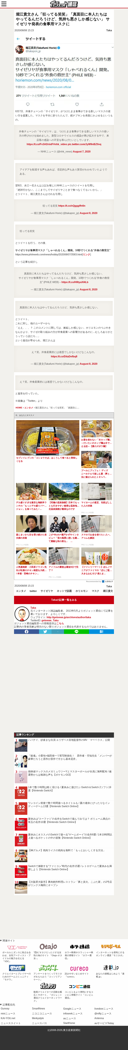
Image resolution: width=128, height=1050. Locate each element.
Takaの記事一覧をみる (64, 599)
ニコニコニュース (42, 1013)
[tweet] (45, 631)
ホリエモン (82, 591)
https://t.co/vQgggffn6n (71, 205)
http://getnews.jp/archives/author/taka (69, 617)
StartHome (69, 1023)
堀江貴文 (108, 591)
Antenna (99, 1018)
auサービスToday (104, 1023)
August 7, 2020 (82, 151)
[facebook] (26, 631)
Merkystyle (38, 1018)
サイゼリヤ (47, 591)
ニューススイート (11, 1023)
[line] (76, 631)
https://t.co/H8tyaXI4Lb (75, 282)
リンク (86, 254)
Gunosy (5, 1008)
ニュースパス (39, 1023)
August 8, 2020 (88, 213)
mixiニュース (8, 1013)
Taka (109, 30)
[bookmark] (101, 631)
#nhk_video (60, 144)
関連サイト (9, 940)
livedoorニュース (103, 1008)
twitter (33, 591)
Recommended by (94, 581)
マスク (95, 591)
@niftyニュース (102, 1013)
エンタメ (21, 591)
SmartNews (38, 1008)
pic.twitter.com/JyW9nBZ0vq (84, 144)
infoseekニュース (73, 1013)
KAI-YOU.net (8, 1018)
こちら (60, 623)
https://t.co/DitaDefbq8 (64, 356)
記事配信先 (9, 1004)
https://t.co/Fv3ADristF (40, 144)
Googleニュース (72, 1008)
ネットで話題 (64, 591)
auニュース (69, 1018)
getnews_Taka (50, 620)
